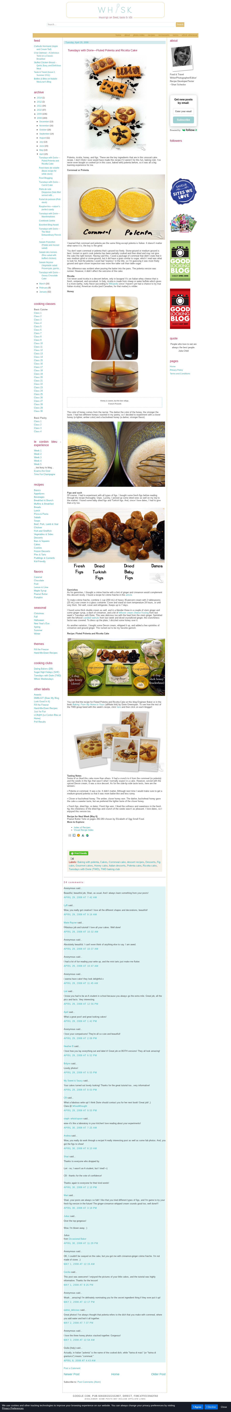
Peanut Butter (41, 594)
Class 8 (37, 336)
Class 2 (37, 316)
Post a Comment (72, 1368)
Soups (37, 520)
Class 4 (37, 323)
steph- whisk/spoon (73, 1118)
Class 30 (38, 411)
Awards (37, 694)
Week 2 (37, 454)
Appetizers (39, 493)
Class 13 (38, 353)
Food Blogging (46, 178)
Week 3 (37, 457)
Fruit (36, 584)
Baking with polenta (88, 862)
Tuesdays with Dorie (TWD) (47, 675)
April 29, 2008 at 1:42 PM (80, 1021)
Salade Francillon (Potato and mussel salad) (49, 245)
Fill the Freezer (41, 649)
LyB (66, 905)
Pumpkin (38, 597)
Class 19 (38, 374)
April (41, 154)
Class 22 (38, 384)
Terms (175, 35)
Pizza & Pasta (41, 514)
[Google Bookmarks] (74, 836)
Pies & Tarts (40, 554)
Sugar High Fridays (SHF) (46, 672)
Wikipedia (113, 284)
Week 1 (37, 450)
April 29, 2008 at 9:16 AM (80, 914)
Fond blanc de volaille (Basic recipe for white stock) (49, 171)
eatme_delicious (72, 1310)
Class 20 (38, 377)
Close (224, 1407)
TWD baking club (110, 869)
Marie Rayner (70, 922)
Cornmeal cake (117, 862)
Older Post (158, 1374)
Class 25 (38, 394)
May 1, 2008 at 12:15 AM (79, 1264)
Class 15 (38, 360)
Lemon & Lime (41, 587)
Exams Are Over (42, 471)
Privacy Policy (176, 370)
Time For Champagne (44, 474)
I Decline (211, 1407)
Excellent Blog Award (49, 225)
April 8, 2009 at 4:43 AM (80, 1360)
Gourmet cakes (84, 865)
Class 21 (38, 380)
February (43, 288)
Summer (38, 630)
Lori (65, 991)
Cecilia (67, 1272)
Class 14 (38, 357)
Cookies (38, 548)
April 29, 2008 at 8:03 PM (80, 1090)
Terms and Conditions (180, 373)
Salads (37, 517)
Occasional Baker (77, 1239)
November (44, 125)
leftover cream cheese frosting (134, 612)
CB (65, 1097)
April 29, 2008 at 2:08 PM (80, 1038)
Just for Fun (40, 711)
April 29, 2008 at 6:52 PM (80, 1055)
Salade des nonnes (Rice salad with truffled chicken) (48, 255)
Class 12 (38, 350)
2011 (39, 106)
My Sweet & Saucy (73, 1080)
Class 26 (38, 397)
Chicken (38, 527)
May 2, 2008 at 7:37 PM (78, 1323)
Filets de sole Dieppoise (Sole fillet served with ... (50, 192)
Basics (37, 490)
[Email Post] (71, 858)
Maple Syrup (40, 590)
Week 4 (37, 460)
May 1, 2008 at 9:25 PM (78, 1285)
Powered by (175, 130)
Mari (66, 1195)
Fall (36, 616)
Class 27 (38, 401)
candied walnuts (91, 617)
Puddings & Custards (44, 558)
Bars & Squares (42, 541)
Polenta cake (134, 865)
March (42, 284)
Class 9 (37, 340)
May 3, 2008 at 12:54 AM (79, 1340)
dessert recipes (135, 862)
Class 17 (38, 367)
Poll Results (40, 721)
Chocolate (39, 580)
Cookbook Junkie (47, 220)
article (129, 595)
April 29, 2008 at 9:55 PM (80, 1110)
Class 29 (38, 407)
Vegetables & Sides (43, 534)
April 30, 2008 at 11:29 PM (81, 1243)
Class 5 (37, 326)
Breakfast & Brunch (43, 500)
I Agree (197, 1407)
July (41, 142)
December (44, 121)
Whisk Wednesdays (43, 679)
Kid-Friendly (40, 561)
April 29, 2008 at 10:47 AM (81, 966)
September (44, 134)
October (43, 130)
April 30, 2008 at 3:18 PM (80, 1208)
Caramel (38, 577)
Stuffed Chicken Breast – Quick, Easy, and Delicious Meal (47, 65)
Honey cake (101, 865)
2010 (39, 110)
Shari (66, 1156)
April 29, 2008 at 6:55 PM (80, 1072)
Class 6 (37, 330)
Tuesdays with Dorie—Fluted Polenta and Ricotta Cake (49, 160)
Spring (37, 627)
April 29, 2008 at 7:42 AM (80, 897)
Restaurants (163, 35)
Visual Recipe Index (84, 830)
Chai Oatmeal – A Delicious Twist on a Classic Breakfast (46, 56)
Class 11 (38, 347)
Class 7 (37, 333)
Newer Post (71, 1374)
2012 (39, 102)
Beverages (39, 497)
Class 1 (37, 313)
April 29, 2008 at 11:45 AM (81, 983)
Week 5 (37, 464)
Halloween (39, 620)
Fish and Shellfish (43, 531)
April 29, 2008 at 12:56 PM (81, 1004)
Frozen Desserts (42, 551)
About (127, 35)
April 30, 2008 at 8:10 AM (80, 1148)
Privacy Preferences (13, 1408)
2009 (39, 114)
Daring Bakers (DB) (43, 668)
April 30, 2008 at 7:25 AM (80, 1127)
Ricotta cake (150, 865)
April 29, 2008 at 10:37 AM (81, 949)
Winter (37, 633)
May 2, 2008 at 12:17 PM (79, 1302)
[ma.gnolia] (78, 836)
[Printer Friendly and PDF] (79, 854)
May (41, 150)
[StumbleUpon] (87, 836)
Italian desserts (117, 865)
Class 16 (38, 363)
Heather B (69, 1046)
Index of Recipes (82, 827)
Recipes (151, 35)
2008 (39, 118)
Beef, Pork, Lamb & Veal (46, 524)
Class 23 (38, 387)
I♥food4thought (79, 1106)
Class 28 (38, 404)
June (41, 146)
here (119, 707)
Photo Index (139, 35)
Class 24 (38, 391)
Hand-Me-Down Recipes (45, 653)
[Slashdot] (83, 836)
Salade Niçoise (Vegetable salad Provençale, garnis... (49, 265)
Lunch (37, 510)
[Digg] (70, 836)
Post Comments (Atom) (89, 1382)
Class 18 (38, 370)
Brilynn (67, 1063)
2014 (39, 98)
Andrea (67, 1135)
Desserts (38, 537)
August (42, 138)
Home (118, 35)
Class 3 (37, 319)
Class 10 (38, 343)
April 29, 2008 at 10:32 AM (81, 931)
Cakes (37, 544)
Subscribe (183, 119)
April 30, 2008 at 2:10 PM (80, 1187)
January (43, 292)
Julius (67, 1216)
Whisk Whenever (189, 35)
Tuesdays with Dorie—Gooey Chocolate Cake (49, 275)
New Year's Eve (41, 623)
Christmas (39, 613)
